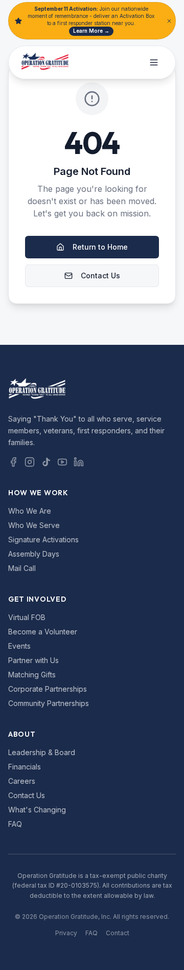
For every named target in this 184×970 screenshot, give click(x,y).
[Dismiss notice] (169, 21)
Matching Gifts (32, 674)
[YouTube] (62, 462)
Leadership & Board (41, 752)
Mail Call (22, 568)
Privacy (66, 933)
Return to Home (100, 246)
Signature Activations (43, 539)
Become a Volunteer (42, 631)
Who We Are (29, 510)
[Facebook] (13, 462)
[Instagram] (30, 462)
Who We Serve (34, 525)
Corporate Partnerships (47, 689)
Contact (117, 933)
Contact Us (100, 275)
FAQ (15, 824)
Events (19, 646)
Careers (21, 781)
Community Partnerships (48, 703)
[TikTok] (46, 462)
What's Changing (37, 809)
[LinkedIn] (79, 462)
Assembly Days (33, 553)
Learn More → (91, 31)
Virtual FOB (26, 617)
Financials (24, 766)
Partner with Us (33, 660)
